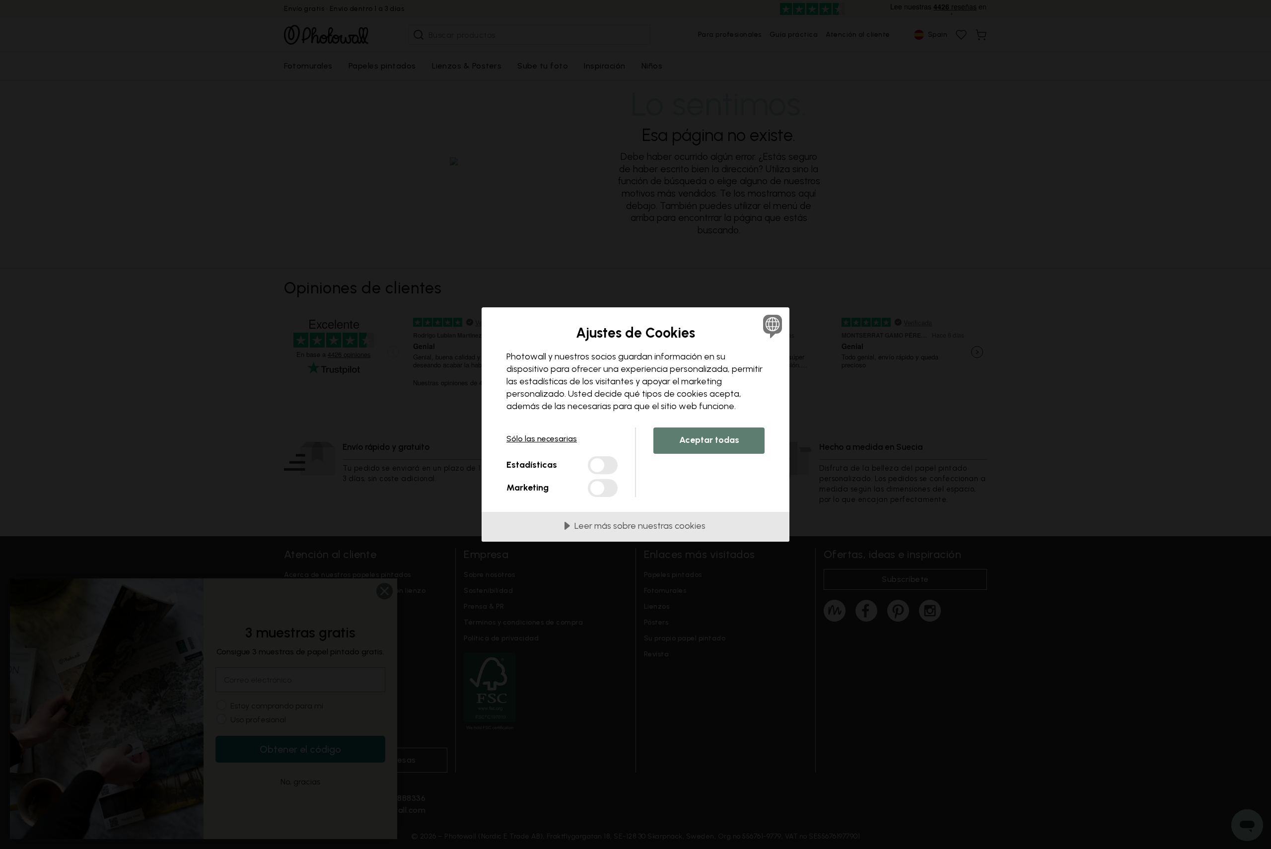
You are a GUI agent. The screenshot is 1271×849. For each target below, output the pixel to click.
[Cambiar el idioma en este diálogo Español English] (770, 326)
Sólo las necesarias (541, 438)
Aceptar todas (709, 439)
